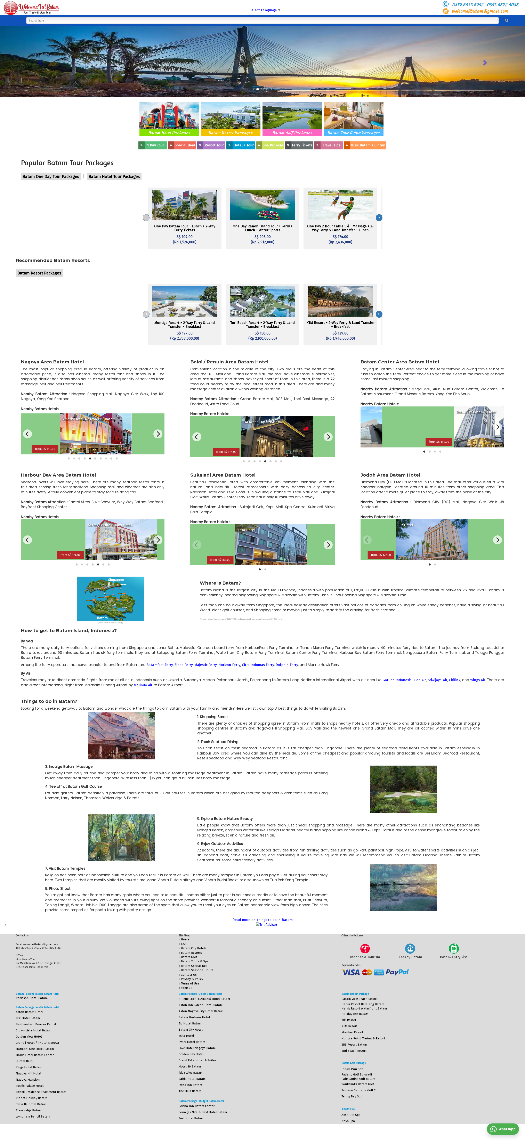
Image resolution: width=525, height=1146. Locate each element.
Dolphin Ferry (287, 665)
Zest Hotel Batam (191, 1118)
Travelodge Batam (29, 1110)
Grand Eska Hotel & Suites (197, 1060)
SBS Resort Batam (354, 1044)
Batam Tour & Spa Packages (354, 132)
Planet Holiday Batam (31, 1098)
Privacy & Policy (192, 979)
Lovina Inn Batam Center (197, 1106)
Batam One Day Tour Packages (51, 176)
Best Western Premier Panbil (36, 1024)
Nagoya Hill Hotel (28, 1073)
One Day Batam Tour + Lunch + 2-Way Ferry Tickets (184, 228)
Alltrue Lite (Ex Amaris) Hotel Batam (204, 999)
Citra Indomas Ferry (258, 665)
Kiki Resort (348, 1020)
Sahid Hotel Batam (192, 1079)
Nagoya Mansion (28, 1079)
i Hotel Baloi (24, 1061)
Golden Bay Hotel (191, 1054)
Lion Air (420, 680)
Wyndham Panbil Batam (33, 1116)
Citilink (454, 680)
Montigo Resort (352, 1032)
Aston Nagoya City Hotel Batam (201, 1011)
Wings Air (477, 680)
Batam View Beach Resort (359, 999)
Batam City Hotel (191, 1029)
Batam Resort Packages (231, 132)
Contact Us (189, 974)
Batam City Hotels (193, 948)
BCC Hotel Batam (28, 1018)
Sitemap (186, 988)
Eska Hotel (186, 1036)
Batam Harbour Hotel (194, 1017)
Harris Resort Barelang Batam (362, 1004)
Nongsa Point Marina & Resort (363, 1038)
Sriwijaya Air (437, 680)
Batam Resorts (191, 953)
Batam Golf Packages (292, 132)
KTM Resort (349, 1026)
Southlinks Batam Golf (357, 1084)
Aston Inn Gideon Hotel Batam (201, 1005)
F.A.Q (184, 944)
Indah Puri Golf (352, 1069)
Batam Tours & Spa (195, 961)
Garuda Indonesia (397, 680)
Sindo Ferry (184, 665)
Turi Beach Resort (353, 1051)
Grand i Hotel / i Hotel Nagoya (37, 1043)
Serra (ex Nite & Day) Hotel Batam (203, 1112)
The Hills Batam (190, 1091)
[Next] (157, 433)
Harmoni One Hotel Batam (35, 1049)
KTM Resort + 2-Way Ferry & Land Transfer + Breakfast (340, 325)
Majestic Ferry (205, 665)
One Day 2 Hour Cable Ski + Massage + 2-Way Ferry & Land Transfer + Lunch (340, 228)
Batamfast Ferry (159, 665)
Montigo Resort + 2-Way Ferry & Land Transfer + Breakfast (184, 325)
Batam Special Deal (195, 966)
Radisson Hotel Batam (32, 998)
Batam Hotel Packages (169, 132)
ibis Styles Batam (191, 1072)
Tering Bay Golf (352, 1096)
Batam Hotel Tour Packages (114, 176)
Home (185, 939)
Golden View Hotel (29, 1036)
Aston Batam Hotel (29, 1012)
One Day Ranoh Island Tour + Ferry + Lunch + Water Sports (262, 228)
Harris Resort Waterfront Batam (364, 1008)
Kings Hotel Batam (29, 1067)
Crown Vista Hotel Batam (33, 1030)
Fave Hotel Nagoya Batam (197, 1048)
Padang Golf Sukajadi (356, 1074)
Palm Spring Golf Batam (358, 1079)
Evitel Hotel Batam (192, 1042)
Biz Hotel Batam (190, 1023)
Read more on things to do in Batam (263, 920)
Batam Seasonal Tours (197, 970)
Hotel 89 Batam (190, 1066)
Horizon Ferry (229, 665)
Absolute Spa (351, 1115)
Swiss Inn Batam (190, 1085)
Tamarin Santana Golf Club (360, 1090)
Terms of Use (190, 983)
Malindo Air (143, 685)
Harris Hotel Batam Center (35, 1055)
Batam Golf (189, 957)
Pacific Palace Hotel (30, 1086)
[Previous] (27, 433)
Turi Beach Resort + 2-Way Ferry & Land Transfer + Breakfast (262, 325)
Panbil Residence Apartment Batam (41, 1092)
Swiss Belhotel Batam (31, 1104)
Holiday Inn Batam (355, 1014)
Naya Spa (348, 1121)
